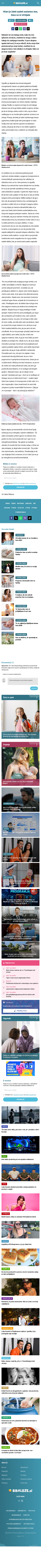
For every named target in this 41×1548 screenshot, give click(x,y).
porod (14, 508)
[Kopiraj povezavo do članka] (28, 28)
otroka (34, 508)
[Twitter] (16, 28)
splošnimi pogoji (18, 483)
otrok (27, 508)
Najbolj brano (10, 963)
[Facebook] (12, 28)
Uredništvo (22, 1511)
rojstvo (21, 508)
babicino (28, 503)
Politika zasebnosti (13, 1524)
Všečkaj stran (22, 1011)
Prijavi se (20, 487)
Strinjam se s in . (20, 483)
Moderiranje (16, 1515)
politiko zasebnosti (30, 483)
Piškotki (26, 1515)
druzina (7, 508)
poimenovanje (20, 512)
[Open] (5, 3)
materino (20, 503)
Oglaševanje (10, 1511)
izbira (13, 503)
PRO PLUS (31, 1511)
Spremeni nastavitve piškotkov (20, 1519)
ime (34, 503)
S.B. (12, 20)
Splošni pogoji (29, 1524)
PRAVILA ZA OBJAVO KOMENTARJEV (12, 674)
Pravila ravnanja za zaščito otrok (20, 1528)
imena (8, 503)
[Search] (38, 3)
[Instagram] (22, 1500)
